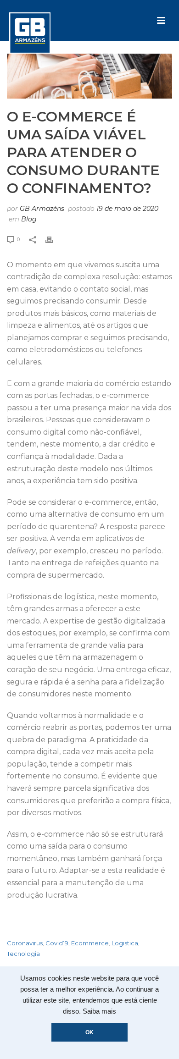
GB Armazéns (42, 208)
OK (89, 1032)
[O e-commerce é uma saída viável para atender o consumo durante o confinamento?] (89, 76)
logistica (125, 943)
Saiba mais (99, 1011)
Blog (29, 219)
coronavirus (25, 943)
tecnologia (23, 954)
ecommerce (90, 943)
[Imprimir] (53, 239)
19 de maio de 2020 (127, 208)
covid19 (56, 943)
